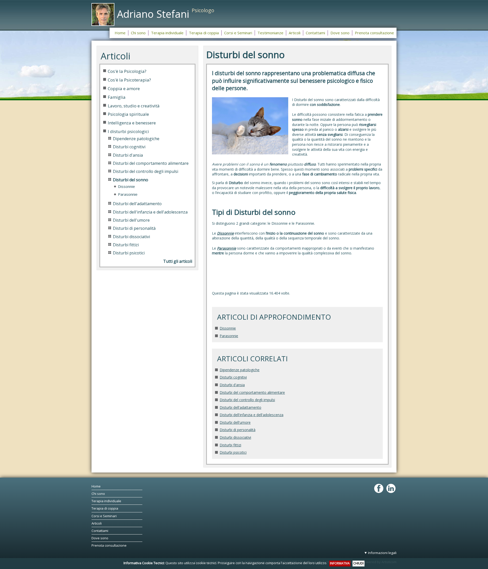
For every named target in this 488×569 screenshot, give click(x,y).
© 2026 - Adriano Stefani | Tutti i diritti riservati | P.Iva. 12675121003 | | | (295, 557)
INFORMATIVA (340, 563)
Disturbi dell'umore (235, 422)
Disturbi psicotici (233, 452)
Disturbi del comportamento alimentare (252, 392)
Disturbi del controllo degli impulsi (247, 399)
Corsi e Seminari (104, 516)
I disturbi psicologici (128, 131)
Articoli (97, 523)
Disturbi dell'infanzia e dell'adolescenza (251, 414)
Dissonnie (228, 328)
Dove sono (100, 538)
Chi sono (98, 493)
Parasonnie (229, 335)
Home (96, 486)
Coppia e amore (124, 88)
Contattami (100, 530)
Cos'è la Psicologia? (127, 71)
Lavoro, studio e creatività (134, 106)
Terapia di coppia (105, 508)
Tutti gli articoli (177, 261)
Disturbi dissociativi (235, 437)
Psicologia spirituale (128, 114)
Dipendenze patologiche (240, 369)
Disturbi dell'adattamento (240, 407)
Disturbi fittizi (230, 445)
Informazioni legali (382, 552)
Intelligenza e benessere (132, 123)
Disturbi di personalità (237, 429)
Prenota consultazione (109, 545)
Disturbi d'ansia (232, 384)
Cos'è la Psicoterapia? (129, 80)
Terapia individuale (106, 501)
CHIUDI (358, 563)
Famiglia (117, 97)
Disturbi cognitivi (233, 377)
